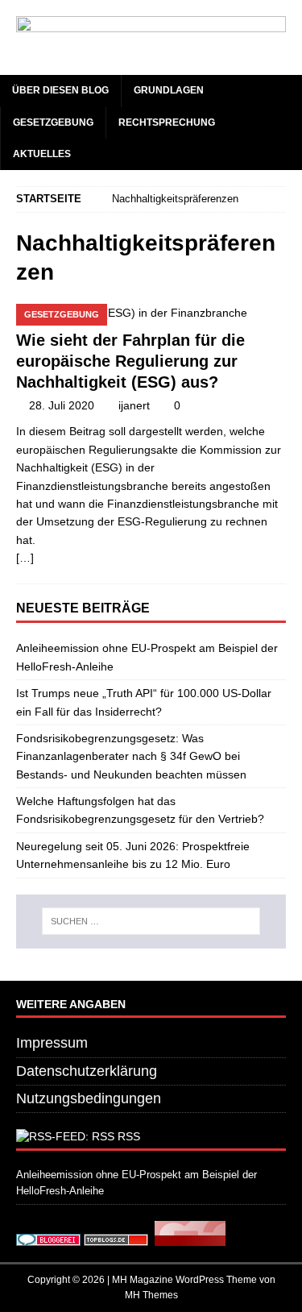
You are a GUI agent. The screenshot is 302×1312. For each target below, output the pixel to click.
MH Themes (151, 1295)
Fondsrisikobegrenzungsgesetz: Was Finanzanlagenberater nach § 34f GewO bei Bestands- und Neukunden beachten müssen (131, 756)
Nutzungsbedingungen (88, 1098)
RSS (129, 1136)
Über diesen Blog (60, 90)
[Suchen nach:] (151, 921)
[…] (25, 557)
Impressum (52, 1043)
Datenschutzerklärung (86, 1071)
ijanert (134, 405)
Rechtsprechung (166, 122)
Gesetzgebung (53, 122)
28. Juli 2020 (61, 405)
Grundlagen (169, 90)
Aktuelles (42, 154)
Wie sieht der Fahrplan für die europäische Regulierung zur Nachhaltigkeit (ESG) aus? (130, 361)
